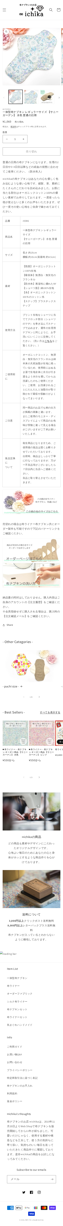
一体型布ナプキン (17, 978)
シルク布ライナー (17, 1001)
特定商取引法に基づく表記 (22, 1077)
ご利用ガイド (14, 1046)
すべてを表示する (50, 712)
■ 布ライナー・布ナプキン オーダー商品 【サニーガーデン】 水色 (15, 752)
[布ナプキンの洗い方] (31, 575)
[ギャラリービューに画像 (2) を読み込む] (31, 97)
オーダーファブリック (20, 993)
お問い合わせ (14, 1062)
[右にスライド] (59, 97)
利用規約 (12, 1093)
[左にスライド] (4, 97)
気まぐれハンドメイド (20, 1024)
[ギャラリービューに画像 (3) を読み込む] (47, 97)
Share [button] (10, 624)
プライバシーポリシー (20, 1070)
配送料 (13, 126)
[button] (4, 10)
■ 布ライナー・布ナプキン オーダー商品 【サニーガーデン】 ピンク (41, 752)
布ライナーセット (17, 1017)
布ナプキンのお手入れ (20, 1085)
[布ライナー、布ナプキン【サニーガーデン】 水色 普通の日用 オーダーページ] (31, 550)
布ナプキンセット (17, 1009)
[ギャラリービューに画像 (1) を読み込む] (16, 97)
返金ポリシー (14, 1101)
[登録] (52, 1179)
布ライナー (13, 985)
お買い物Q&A (14, 1054)
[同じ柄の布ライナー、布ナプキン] (31, 502)
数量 (5, 132)
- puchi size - (11, 686)
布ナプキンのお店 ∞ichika (34, 1220)
